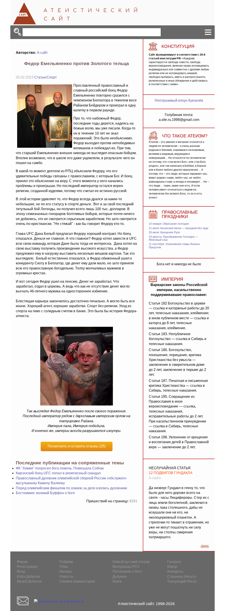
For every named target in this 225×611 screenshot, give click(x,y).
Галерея (174, 562)
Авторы (65, 571)
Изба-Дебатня (28, 576)
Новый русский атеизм (131, 562)
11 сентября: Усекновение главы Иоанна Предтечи (174, 246)
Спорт (52, 77)
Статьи (40, 77)
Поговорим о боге (127, 571)
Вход (21, 571)
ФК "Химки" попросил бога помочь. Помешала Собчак (60, 468)
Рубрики (66, 562)
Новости (66, 576)
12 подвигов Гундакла (170, 473)
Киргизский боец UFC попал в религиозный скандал (58, 473)
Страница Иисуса (181, 576)
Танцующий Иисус (182, 581)
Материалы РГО (125, 566)
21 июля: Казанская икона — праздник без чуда (178, 228)
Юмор (172, 566)
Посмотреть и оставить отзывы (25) (76, 446)
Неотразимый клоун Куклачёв (179, 100)
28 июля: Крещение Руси (164, 232)
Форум (22, 562)
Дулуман (119, 576)
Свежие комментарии (77, 581)
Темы (63, 566)
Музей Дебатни (29, 581)
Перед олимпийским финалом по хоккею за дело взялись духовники (71, 488)
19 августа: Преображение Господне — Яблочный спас (173, 238)
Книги (117, 581)
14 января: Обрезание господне (169, 223)
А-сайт (42, 52)
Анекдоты (175, 571)
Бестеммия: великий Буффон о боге (45, 493)
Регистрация (27, 566)
